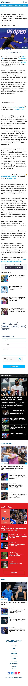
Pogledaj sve (22, 375)
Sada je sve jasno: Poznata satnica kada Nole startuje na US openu (17, 620)
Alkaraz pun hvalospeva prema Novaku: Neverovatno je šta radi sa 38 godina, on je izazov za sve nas (17, 310)
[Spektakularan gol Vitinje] (4, 564)
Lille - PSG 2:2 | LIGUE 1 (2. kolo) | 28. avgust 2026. (17, 545)
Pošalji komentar (14, 366)
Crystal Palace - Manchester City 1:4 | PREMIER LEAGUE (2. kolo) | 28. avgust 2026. (18, 536)
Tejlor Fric (15, 326)
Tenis (10, 323)
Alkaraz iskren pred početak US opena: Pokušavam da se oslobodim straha (17, 611)
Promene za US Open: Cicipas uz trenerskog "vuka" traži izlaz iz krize (17, 630)
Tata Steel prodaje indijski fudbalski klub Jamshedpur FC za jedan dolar (17, 427)
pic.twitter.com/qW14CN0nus (18, 108)
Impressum (14, 653)
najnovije (14, 646)
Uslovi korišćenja (14, 663)
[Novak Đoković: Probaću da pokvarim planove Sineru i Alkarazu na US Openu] (4, 486)
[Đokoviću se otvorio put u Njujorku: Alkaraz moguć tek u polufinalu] (4, 289)
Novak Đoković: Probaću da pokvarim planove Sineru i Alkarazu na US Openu (16, 487)
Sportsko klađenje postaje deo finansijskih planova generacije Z (17, 434)
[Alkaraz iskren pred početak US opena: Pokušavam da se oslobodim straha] (4, 611)
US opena (23, 62)
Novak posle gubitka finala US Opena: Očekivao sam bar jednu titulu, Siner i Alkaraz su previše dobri (12, 468)
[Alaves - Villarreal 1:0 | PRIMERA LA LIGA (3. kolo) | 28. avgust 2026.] (14, 516)
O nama (14, 658)
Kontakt (14, 668)
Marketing (14, 666)
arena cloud (14, 651)
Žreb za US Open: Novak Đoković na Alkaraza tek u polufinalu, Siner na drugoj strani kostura (18, 496)
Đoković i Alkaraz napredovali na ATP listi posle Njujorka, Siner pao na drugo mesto (17, 299)
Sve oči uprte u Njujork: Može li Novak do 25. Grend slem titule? (17, 276)
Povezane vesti (6, 272)
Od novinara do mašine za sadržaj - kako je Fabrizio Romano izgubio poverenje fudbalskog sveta (18, 412)
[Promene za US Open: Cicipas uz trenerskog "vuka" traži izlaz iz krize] (4, 630)
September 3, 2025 (19, 110)
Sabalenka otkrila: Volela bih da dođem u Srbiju (13, 603)
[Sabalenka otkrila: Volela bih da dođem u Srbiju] (14, 591)
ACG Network (14, 656)
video (14, 648)
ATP (3, 11)
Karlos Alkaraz (5, 329)
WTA (2, 599)
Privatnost (14, 661)
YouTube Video (6, 507)
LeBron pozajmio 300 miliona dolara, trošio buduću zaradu (11, 399)
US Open (23, 326)
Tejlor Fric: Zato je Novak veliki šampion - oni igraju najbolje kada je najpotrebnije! (17, 477)
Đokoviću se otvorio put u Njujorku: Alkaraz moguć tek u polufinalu (16, 288)
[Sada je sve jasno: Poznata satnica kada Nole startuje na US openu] (4, 620)
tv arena (8, 677)
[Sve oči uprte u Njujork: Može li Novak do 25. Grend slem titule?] (4, 278)
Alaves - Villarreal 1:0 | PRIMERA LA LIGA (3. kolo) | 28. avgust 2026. (13, 529)
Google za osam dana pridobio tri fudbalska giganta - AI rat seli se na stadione (17, 420)
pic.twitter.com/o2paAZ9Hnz (8, 176)
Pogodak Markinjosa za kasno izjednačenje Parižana (16, 554)
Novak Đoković (22, 58)
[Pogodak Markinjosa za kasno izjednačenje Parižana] (4, 555)
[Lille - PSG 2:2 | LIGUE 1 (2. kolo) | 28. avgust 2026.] (4, 545)
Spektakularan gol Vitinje (15, 563)
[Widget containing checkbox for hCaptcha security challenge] (13, 359)
